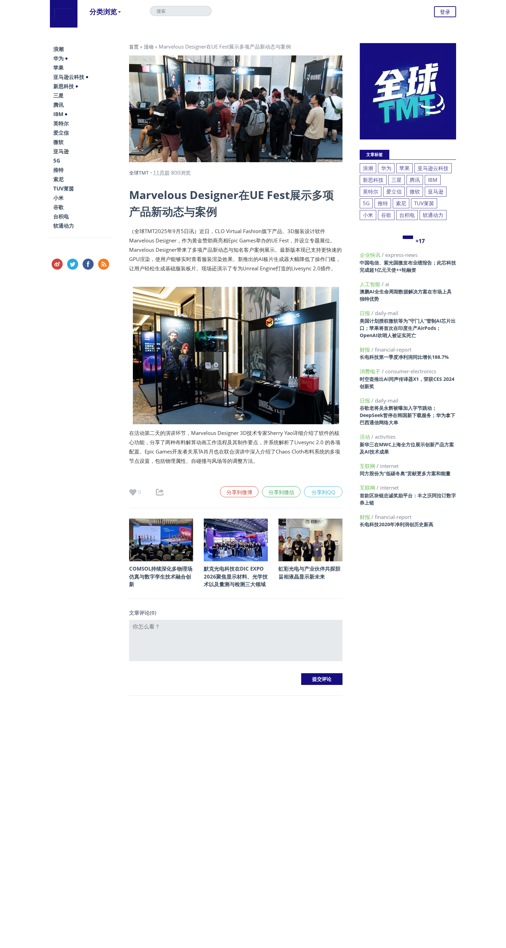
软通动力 (63, 225)
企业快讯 (371, 254)
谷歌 (58, 207)
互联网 (368, 465)
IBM (58, 114)
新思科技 (63, 86)
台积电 (61, 216)
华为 (58, 58)
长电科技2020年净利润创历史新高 (396, 524)
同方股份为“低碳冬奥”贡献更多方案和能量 (405, 473)
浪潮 (58, 48)
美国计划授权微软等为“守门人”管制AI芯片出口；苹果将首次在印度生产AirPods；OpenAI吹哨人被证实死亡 (408, 327)
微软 (58, 141)
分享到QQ (323, 492)
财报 (365, 349)
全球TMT (139, 172)
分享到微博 (239, 492)
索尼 (58, 179)
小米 (58, 197)
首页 (134, 46)
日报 (365, 313)
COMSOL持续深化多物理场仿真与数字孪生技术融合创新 (160, 576)
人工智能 (371, 284)
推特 (58, 169)
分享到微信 (281, 492)
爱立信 (61, 132)
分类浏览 (103, 11)
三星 (58, 95)
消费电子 (371, 371)
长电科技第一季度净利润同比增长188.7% (404, 357)
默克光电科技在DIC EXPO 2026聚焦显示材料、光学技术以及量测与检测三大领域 (236, 576)
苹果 (58, 67)
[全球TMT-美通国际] (63, 14)
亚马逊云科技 (68, 76)
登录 (445, 11)
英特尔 (61, 123)
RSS (103, 264)
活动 (149, 46)
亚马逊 (61, 151)
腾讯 (58, 104)
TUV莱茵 (63, 188)
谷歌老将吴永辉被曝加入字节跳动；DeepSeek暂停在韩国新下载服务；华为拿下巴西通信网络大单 (407, 415)
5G (56, 160)
